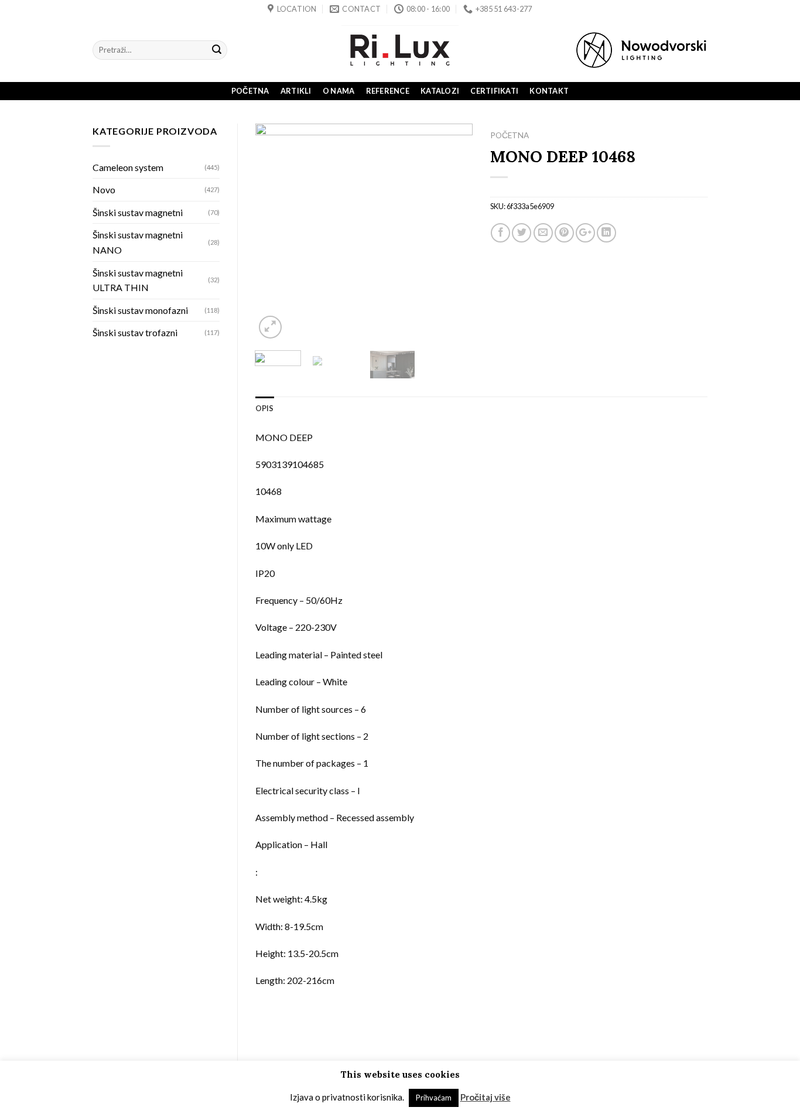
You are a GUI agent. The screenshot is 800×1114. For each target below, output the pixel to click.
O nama (339, 90)
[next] (453, 232)
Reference (387, 90)
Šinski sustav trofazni (135, 332)
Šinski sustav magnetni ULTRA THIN (138, 280)
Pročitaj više (485, 1097)
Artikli (296, 90)
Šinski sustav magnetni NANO (138, 242)
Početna (250, 90)
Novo (104, 189)
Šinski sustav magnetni (138, 212)
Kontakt (549, 90)
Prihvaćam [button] (434, 1097)
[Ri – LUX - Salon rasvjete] (400, 50)
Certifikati (494, 90)
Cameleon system (128, 167)
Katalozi (439, 90)
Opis (264, 408)
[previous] (274, 232)
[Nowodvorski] (641, 50)
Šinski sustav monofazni (140, 310)
